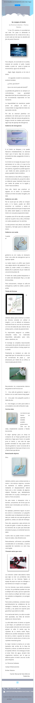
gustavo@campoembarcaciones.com (19, 691)
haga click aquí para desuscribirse (20, 699)
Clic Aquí (17, 5)
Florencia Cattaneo (16, 25)
